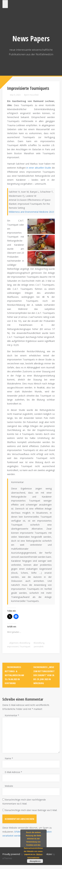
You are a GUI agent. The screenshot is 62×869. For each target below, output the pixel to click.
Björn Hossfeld (31, 94)
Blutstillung (25, 642)
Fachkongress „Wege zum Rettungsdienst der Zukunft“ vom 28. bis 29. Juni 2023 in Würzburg (44, 675)
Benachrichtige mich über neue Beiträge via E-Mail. (31, 810)
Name (9, 758)
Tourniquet (25, 646)
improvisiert (13, 646)
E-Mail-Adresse (13, 772)
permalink (38, 646)
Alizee (49, 854)
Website (9, 785)
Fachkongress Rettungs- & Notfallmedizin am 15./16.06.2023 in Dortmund (14, 675)
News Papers (31, 38)
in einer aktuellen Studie (38, 167)
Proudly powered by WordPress (18, 854)
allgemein (14, 642)
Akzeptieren (35, 861)
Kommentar (12, 715)
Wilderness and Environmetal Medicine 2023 (31, 211)
